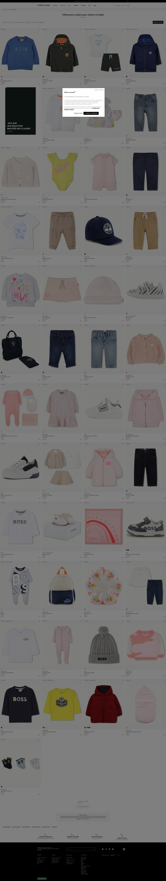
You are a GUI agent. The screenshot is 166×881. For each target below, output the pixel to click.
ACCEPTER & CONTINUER (91, 113)
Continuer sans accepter (99, 89)
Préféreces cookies (78, 113)
